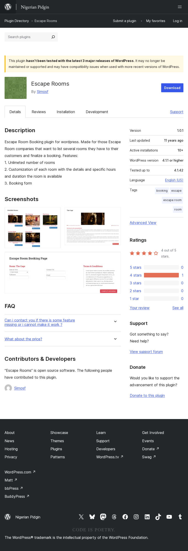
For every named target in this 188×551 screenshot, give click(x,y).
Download (172, 88)
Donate (150, 449)
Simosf (42, 91)
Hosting (11, 449)
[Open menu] (180, 7)
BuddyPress (17, 496)
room (178, 209)
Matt (11, 480)
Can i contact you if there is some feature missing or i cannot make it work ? (40, 322)
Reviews (39, 111)
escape (176, 190)
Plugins (56, 449)
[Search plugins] (53, 37)
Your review (139, 307)
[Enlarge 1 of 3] (55, 213)
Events (148, 441)
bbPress (14, 488)
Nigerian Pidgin (27, 517)
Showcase (59, 432)
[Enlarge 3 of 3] (114, 258)
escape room (172, 200)
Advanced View (143, 222)
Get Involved (153, 432)
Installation (66, 111)
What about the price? (23, 339)
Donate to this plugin (147, 395)
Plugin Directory (17, 21)
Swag (149, 457)
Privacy (11, 457)
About (10, 432)
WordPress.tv (110, 457)
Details (15, 111)
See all (177, 307)
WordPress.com (20, 472)
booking (162, 190)
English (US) (174, 180)
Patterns (57, 457)
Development (97, 111)
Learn (101, 432)
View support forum (146, 351)
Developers (105, 449)
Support (176, 111)
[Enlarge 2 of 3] (114, 213)
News (9, 441)
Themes (57, 441)
